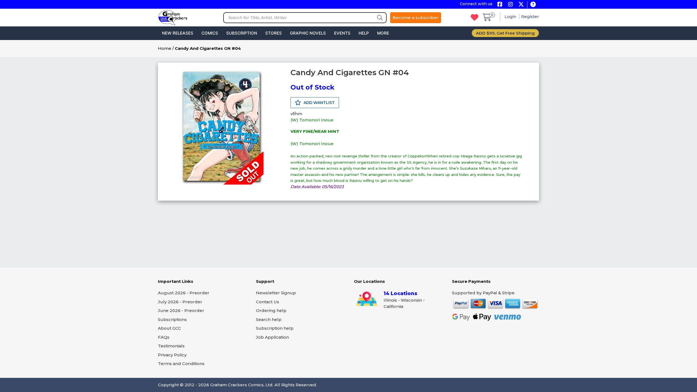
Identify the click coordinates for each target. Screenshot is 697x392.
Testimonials (171, 345)
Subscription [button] (241, 33)
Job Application (272, 337)
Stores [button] (273, 33)
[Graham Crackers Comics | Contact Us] (533, 4)
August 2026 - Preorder (183, 292)
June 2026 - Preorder (181, 310)
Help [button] (364, 33)
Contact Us (267, 301)
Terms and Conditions (181, 363)
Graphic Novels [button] (308, 33)
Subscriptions (172, 319)
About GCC (169, 328)
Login (511, 16)
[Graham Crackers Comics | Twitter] (521, 4)
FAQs (163, 337)
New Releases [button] (177, 33)
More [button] (383, 33)
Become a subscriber (416, 17)
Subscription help (275, 328)
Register (530, 16)
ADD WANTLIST (318, 102)
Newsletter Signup (276, 292)
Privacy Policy (172, 354)
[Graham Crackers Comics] (173, 17)
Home (164, 48)
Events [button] (342, 33)
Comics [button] (209, 33)
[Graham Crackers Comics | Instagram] (510, 4)
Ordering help (271, 310)
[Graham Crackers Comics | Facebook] (499, 4)
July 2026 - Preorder (180, 301)
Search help (269, 319)
